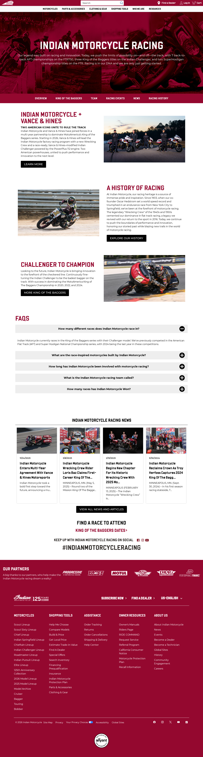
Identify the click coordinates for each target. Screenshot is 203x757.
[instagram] (162, 722)
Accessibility (102, 722)
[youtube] (178, 722)
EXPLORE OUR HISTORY (126, 238)
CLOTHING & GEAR (98, 8)
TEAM (94, 98)
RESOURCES (155, 8)
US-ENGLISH (170, 598)
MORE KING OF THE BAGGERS (45, 292)
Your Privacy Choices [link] (77, 722)
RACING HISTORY (158, 98)
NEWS (136, 98)
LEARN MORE (33, 164)
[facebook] (154, 722)
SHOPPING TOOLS (119, 8)
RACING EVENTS (115, 98)
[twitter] (170, 722)
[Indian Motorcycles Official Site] (7, 3)
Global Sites (118, 722)
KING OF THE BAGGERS (69, 98)
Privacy (59, 722)
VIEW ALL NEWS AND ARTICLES (102, 509)
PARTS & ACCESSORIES (73, 8)
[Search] (121, 2)
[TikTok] (186, 722)
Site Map (47, 722)
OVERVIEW (41, 98)
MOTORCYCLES (50, 8)
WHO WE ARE (138, 8)
